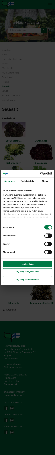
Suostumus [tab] (9, 181)
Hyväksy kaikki (27, 264)
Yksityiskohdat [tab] (27, 181)
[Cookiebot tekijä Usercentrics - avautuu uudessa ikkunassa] (40, 174)
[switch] (48, 235)
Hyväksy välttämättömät (27, 279)
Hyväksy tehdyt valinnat (27, 272)
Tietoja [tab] (45, 181)
